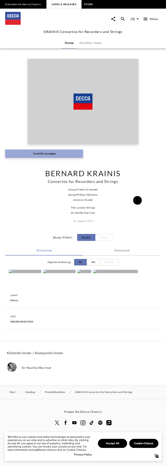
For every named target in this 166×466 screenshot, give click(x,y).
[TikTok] (91, 422)
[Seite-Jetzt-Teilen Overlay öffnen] (113, 19)
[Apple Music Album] (25, 271)
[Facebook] (65, 422)
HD (93, 262)
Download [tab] (122, 250)
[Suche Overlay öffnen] (122, 19)
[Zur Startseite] (44, 23)
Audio (86, 237)
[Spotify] (84, 271)
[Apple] (109, 422)
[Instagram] (83, 422)
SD (80, 262)
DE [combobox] (133, 19)
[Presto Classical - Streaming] (115, 271)
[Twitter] (57, 422)
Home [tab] (69, 43)
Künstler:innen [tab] (91, 43)
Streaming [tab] (44, 250)
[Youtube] (74, 422)
